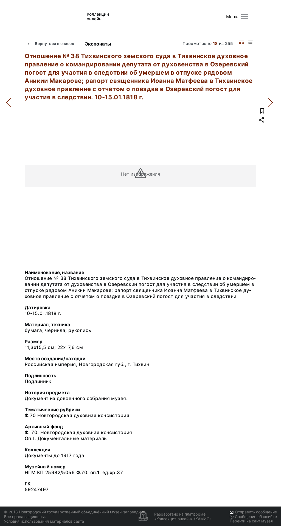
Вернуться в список (54, 43)
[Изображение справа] (241, 43)
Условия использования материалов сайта (44, 521)
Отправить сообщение (256, 512)
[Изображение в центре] (250, 43)
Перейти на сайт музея (251, 521)
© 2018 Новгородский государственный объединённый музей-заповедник (74, 512)
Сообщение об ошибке (256, 516)
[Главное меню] (244, 16)
